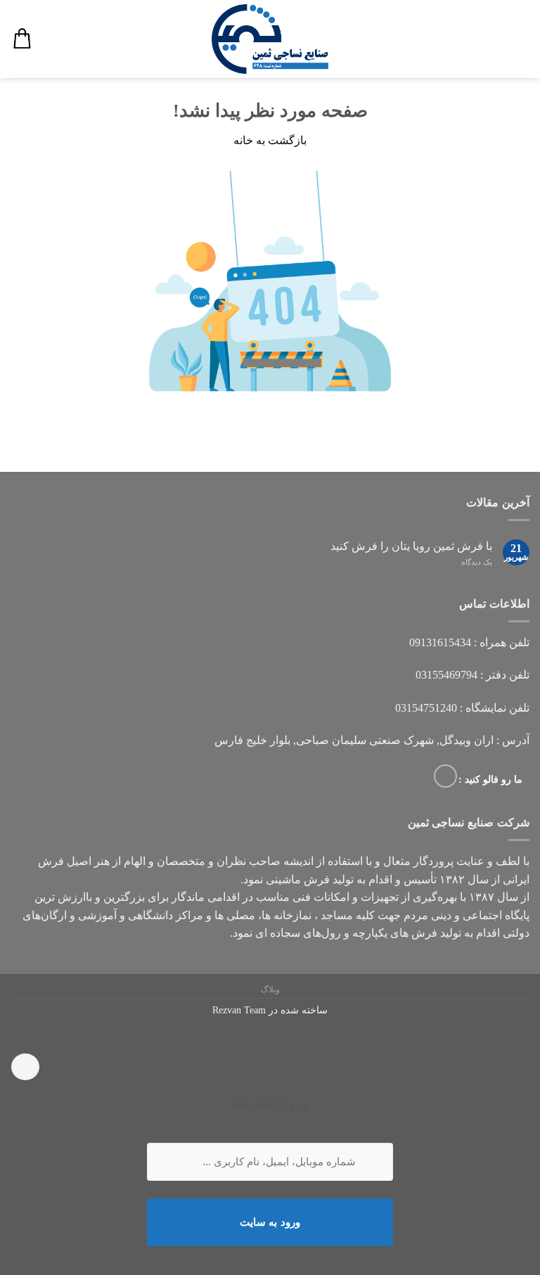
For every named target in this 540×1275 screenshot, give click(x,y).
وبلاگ (270, 989)
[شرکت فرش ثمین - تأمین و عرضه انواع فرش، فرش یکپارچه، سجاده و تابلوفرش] (270, 39)
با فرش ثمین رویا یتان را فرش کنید (411, 546)
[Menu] (521, 39)
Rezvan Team (239, 1009)
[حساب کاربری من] (50, 39)
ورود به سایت (270, 1222)
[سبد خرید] (22, 39)
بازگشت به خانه (270, 140)
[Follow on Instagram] (445, 776)
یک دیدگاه (476, 562)
